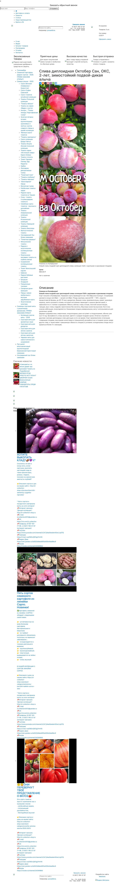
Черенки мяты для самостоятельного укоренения (27, 339)
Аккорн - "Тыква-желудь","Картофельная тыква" (29, 112)
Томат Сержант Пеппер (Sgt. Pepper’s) (26, 161)
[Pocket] (48, 83)
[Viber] (51, 83)
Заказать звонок (79, 24)
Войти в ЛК (20, 22)
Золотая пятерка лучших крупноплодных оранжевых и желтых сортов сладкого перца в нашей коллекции (27, 123)
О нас (18, 41)
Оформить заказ (105, 39)
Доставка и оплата (23, 13)
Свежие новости (22, 361)
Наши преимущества (23, 20)
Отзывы (18, 50)
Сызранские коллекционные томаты (26, 264)
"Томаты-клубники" (28, 177)
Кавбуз (23, 166)
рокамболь (51, 30)
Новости (19, 15)
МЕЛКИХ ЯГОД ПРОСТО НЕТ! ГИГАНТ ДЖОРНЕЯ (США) (28, 375)
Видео (18, 44)
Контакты (19, 52)
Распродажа (20, 48)
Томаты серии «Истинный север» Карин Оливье (28, 152)
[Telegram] (56, 83)
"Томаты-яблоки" (27, 104)
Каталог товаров (22, 46)
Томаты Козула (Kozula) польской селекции (27, 146)
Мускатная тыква (27, 186)
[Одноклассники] (43, 83)
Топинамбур (21, 70)
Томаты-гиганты (27, 157)
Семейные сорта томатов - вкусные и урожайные (28, 206)
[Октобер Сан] (62, 104)
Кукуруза (24, 279)
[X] (45, 83)
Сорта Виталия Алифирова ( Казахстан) (26, 86)
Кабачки (24, 273)
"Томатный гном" (27, 175)
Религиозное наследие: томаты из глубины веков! (28, 257)
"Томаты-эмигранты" (28, 137)
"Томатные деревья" (28, 239)
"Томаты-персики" (27, 179)
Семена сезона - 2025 (25, 81)
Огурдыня (24, 282)
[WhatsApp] (53, 83)
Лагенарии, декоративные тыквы (26, 170)
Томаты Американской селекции (26, 213)
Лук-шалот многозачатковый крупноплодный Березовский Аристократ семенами (26, 348)
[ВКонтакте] (40, 83)
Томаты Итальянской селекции (25, 219)
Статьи (18, 18)
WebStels (102, 876)
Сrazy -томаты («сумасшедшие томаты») (27, 199)
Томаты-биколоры (27, 228)
